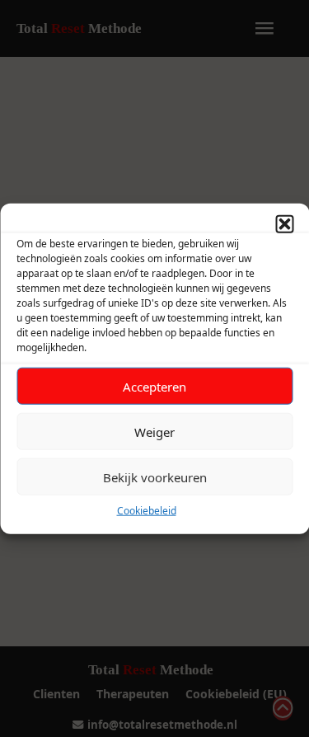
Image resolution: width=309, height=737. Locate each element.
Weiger (154, 431)
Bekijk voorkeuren (155, 476)
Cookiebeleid (146, 511)
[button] (284, 224)
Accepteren (154, 386)
